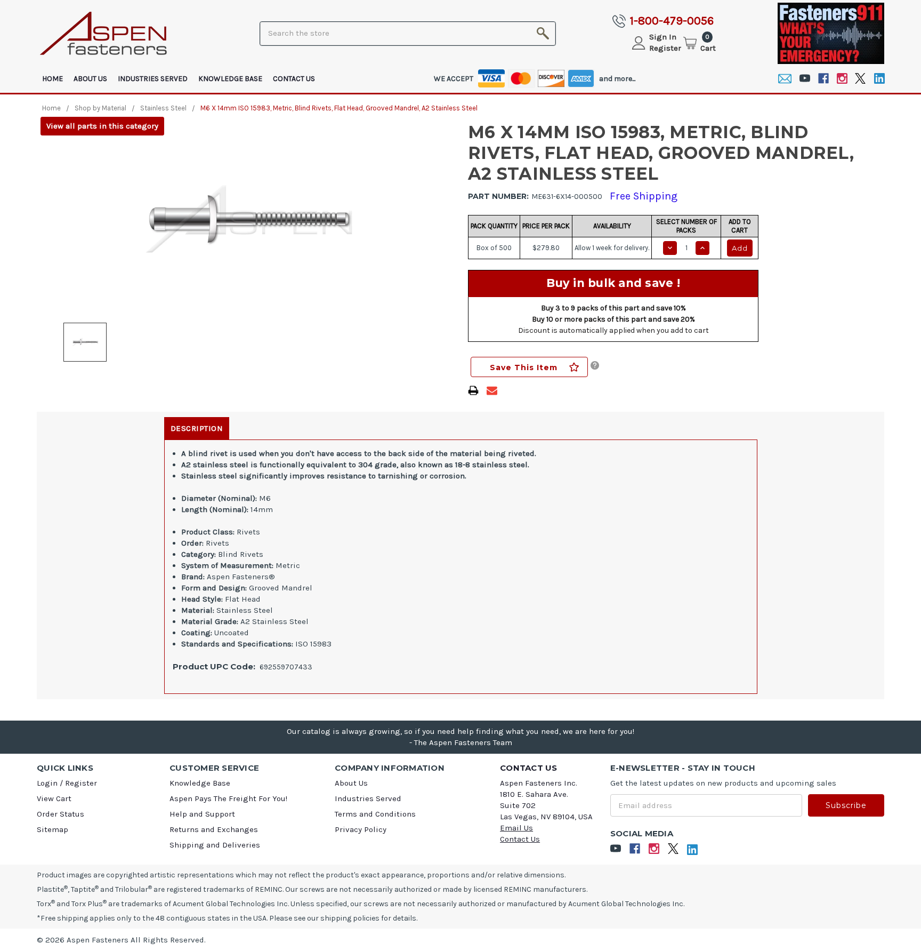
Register (665, 48)
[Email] (784, 78)
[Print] (473, 390)
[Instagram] (841, 78)
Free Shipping (643, 196)
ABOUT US (90, 78)
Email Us (516, 828)
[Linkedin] (879, 78)
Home (52, 78)
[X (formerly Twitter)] (860, 78)
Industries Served (153, 78)
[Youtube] (804, 78)
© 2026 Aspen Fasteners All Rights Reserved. (121, 940)
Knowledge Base (230, 78)
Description (197, 428)
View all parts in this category (102, 126)
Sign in (662, 37)
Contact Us (294, 78)
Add (740, 248)
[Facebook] (823, 78)
